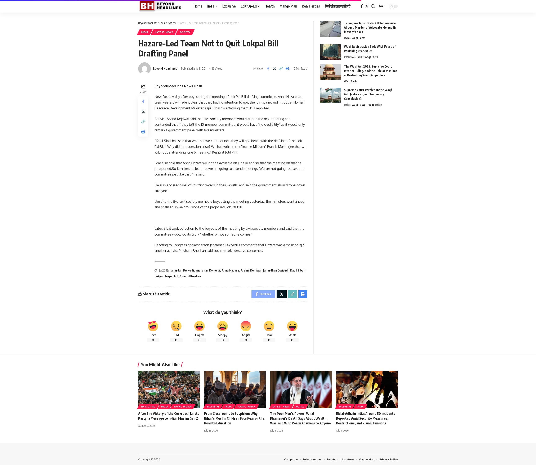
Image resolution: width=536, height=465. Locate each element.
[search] (373, 6)
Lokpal (159, 276)
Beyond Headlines (165, 68)
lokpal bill (171, 276)
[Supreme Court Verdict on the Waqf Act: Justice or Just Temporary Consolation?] (330, 95)
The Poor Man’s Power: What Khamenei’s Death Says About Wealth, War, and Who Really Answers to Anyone (300, 418)
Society (185, 32)
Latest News (164, 32)
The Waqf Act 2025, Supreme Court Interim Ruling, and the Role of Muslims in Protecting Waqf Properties (370, 71)
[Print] (287, 68)
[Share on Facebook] (268, 68)
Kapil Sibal (297, 270)
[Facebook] (362, 6)
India (145, 32)
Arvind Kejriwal (251, 270)
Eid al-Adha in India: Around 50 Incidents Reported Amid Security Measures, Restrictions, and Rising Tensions (365, 418)
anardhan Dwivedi (208, 270)
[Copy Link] (281, 68)
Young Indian (374, 104)
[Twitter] (366, 6)
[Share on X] (274, 68)
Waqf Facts (358, 38)
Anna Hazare (230, 270)
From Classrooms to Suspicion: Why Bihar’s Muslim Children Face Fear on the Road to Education (234, 418)
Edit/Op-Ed (148, 406)
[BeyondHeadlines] (162, 6)
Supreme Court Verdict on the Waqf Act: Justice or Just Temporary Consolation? (368, 94)
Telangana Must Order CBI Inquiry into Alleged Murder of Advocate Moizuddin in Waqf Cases (370, 27)
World (300, 406)
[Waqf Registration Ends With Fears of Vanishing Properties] (330, 52)
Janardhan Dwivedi (276, 270)
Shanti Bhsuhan (190, 276)
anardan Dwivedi (182, 270)
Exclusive (349, 57)
